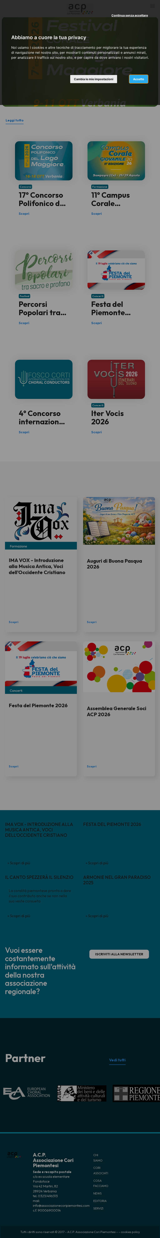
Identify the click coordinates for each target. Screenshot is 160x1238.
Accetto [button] (138, 79)
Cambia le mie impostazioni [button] (93, 79)
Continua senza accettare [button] (129, 15)
